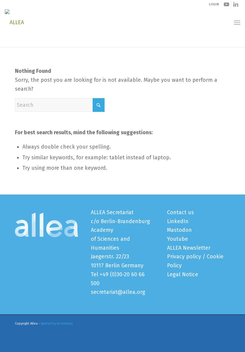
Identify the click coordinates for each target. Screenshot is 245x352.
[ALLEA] (14, 22)
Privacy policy (184, 256)
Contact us (180, 212)
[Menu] (237, 22)
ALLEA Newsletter (188, 248)
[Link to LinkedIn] (235, 4)
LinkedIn (178, 221)
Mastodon (179, 230)
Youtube (177, 239)
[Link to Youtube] (226, 4)
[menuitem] (237, 22)
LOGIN (214, 4)
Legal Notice (182, 274)
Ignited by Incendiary (57, 323)
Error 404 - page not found (44, 41)
